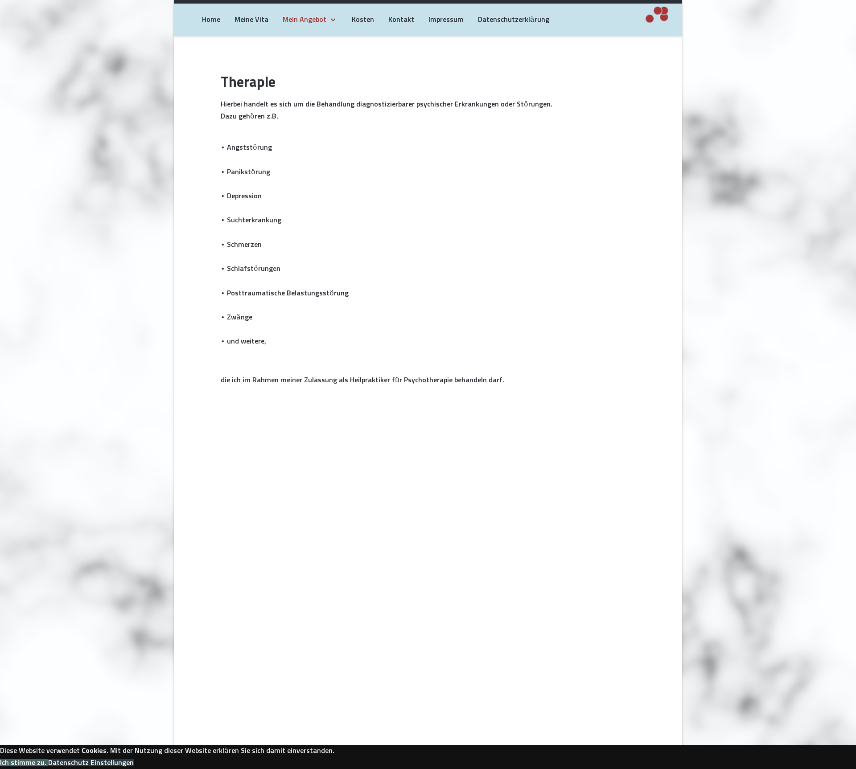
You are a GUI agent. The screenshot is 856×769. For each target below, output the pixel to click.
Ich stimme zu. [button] (24, 762)
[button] (91, 762)
